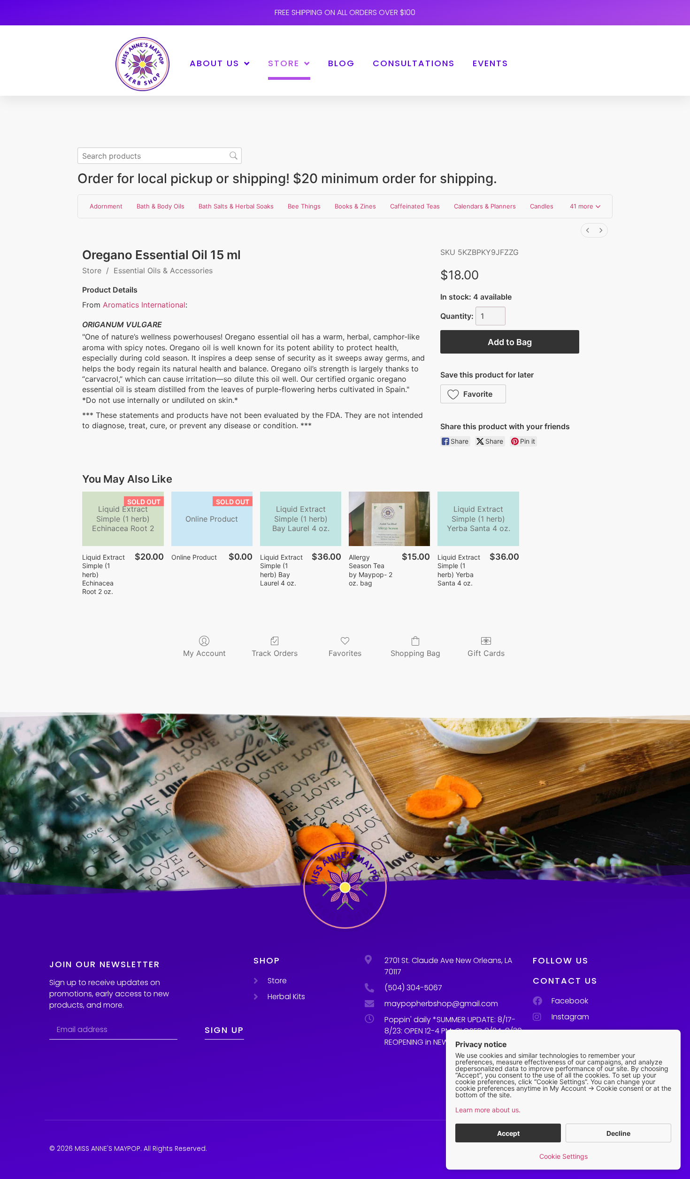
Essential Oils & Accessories (163, 270)
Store (283, 63)
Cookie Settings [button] (563, 1156)
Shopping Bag (415, 653)
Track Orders (275, 653)
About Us (214, 63)
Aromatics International (144, 304)
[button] (585, 206)
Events (490, 63)
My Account (204, 653)
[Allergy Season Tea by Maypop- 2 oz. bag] (389, 519)
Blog (341, 63)
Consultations (414, 63)
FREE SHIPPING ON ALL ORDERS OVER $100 (345, 12)
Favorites (345, 653)
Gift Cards (486, 653)
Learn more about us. (488, 1110)
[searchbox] (159, 155)
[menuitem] (587, 230)
